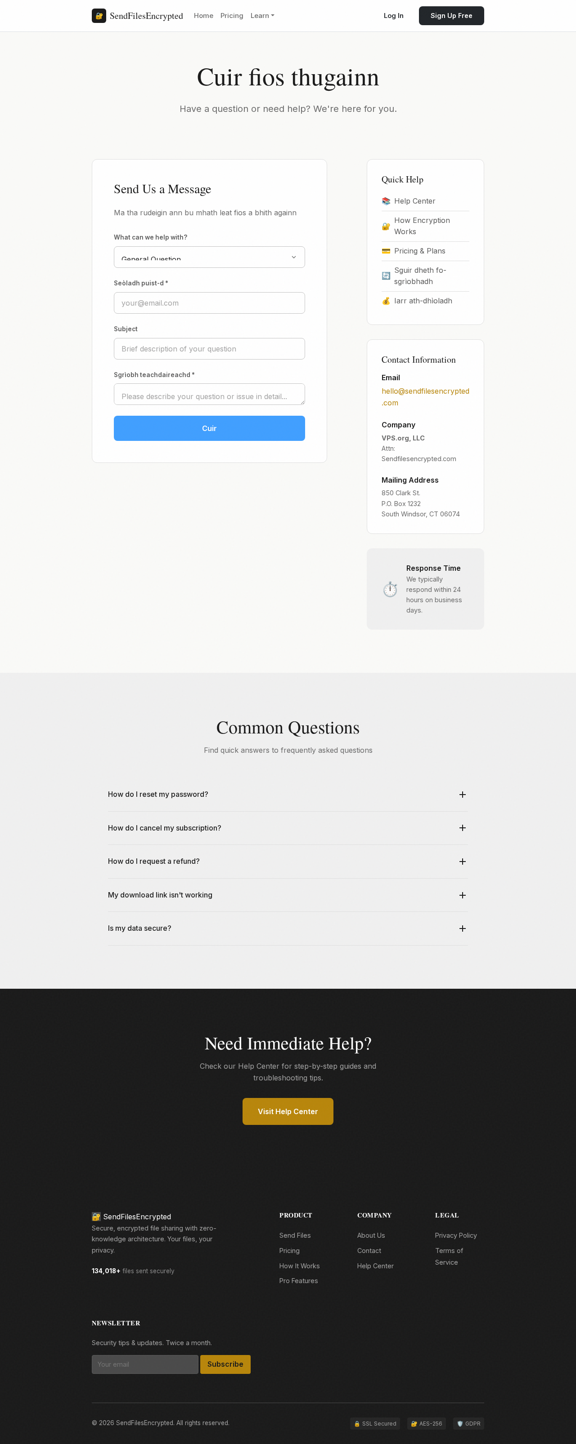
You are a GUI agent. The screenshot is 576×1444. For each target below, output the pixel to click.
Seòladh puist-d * (141, 283)
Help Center (409, 200)
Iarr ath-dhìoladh (417, 300)
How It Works (299, 1266)
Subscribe (225, 1364)
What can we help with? (150, 237)
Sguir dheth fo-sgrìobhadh (414, 276)
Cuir (209, 428)
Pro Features (298, 1280)
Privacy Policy (456, 1235)
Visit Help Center (288, 1111)
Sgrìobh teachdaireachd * (154, 374)
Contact (369, 1250)
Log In (394, 15)
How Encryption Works (416, 226)
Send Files (295, 1235)
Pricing (231, 15)
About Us (371, 1235)
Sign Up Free (451, 15)
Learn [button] (260, 15)
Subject (126, 329)
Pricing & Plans (414, 250)
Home (203, 15)
